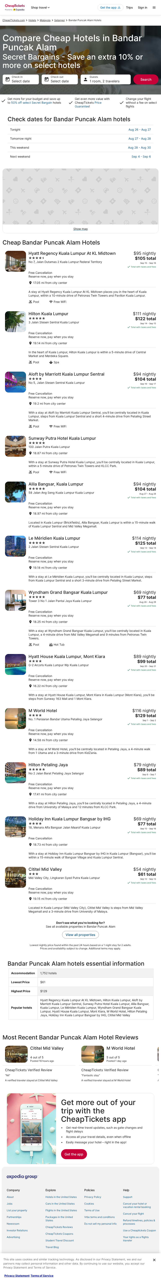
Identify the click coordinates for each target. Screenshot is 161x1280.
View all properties (80, 935)
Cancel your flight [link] (133, 1213)
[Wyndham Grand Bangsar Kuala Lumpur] (80, 618)
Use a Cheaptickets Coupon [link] (139, 1230)
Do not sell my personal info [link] (100, 1223)
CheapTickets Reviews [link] (59, 1227)
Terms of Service (42, 1275)
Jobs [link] (9, 1203)
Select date (21, 81)
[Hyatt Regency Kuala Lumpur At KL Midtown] (80, 277)
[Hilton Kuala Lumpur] (80, 338)
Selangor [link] (59, 20)
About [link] (10, 1196)
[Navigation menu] (154, 8)
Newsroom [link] (13, 1223)
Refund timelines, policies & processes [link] (139, 1222)
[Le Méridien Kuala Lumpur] (80, 559)
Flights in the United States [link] (61, 1210)
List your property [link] (17, 1210)
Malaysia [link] (45, 20)
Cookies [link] (89, 1203)
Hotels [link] (32, 20)
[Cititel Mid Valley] (80, 890)
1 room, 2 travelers (104, 81)
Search (146, 79)
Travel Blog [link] (52, 1247)
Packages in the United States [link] (59, 1218)
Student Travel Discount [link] (59, 1240)
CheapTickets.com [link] (14, 20)
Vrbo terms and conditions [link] (99, 1217)
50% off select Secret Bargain (31, 102)
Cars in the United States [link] (60, 1203)
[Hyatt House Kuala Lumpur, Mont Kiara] (80, 677)
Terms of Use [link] (92, 1210)
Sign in (142, 7)
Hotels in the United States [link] (61, 1196)
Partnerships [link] (14, 1217)
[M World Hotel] (80, 731)
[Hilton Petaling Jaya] (80, 785)
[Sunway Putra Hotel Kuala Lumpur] (80, 455)
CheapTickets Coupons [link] (59, 1233)
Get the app (74, 1154)
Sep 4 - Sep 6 (141, 156)
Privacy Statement (17, 1275)
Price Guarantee (88, 104)
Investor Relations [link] (17, 1230)
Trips (129, 7)
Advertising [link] (13, 1237)
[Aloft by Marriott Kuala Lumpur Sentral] (80, 400)
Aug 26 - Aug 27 (140, 129)
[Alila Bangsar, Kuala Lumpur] (80, 505)
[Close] (154, 1260)
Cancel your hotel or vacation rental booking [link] (137, 1205)
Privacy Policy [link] (92, 1196)
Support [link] (127, 1196)
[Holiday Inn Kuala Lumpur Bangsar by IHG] (80, 838)
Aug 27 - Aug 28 (140, 138)
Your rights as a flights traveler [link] (136, 1238)
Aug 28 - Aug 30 (139, 147)
